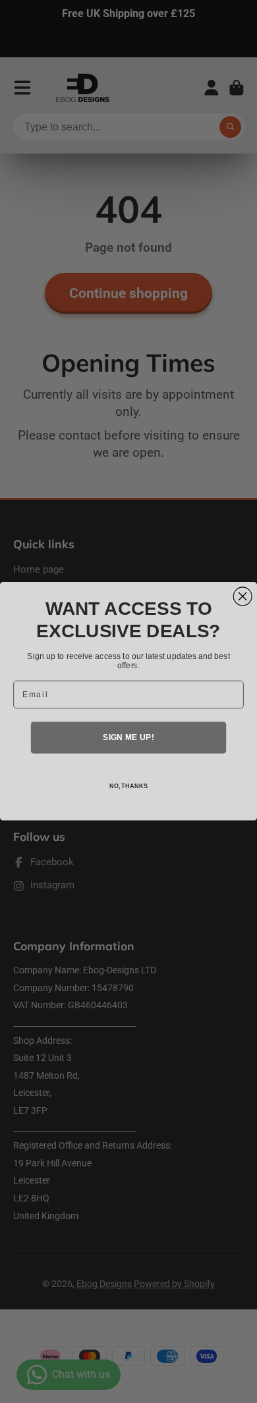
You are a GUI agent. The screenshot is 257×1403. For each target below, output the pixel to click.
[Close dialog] (242, 596)
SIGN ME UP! (128, 737)
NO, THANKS (128, 786)
